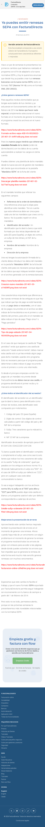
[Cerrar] (1, 4)
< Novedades (22, 19)
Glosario (4, 748)
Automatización (6, 711)
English (3, 794)
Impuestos (4, 703)
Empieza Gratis (22, 660)
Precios (3, 729)
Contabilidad (5, 700)
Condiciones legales (22, 820)
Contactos (4, 706)
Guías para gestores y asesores (11, 742)
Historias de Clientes (8, 731)
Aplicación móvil (6, 714)
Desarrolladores (6, 771)
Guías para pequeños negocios (11, 740)
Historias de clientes (8, 762)
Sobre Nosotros (6, 760)
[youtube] (33, 810)
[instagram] (22, 810)
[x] (11, 810)
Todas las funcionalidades (10, 717)
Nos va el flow (6, 782)
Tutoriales (4, 734)
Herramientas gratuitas (8, 768)
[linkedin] (17, 810)
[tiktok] (28, 810)
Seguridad (4, 745)
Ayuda (3, 757)
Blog (2, 774)
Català (3, 796)
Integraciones (5, 765)
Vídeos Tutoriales (7, 737)
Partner (3, 779)
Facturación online (7, 697)
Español (4, 791)
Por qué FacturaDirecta (8, 726)
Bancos (3, 708)
